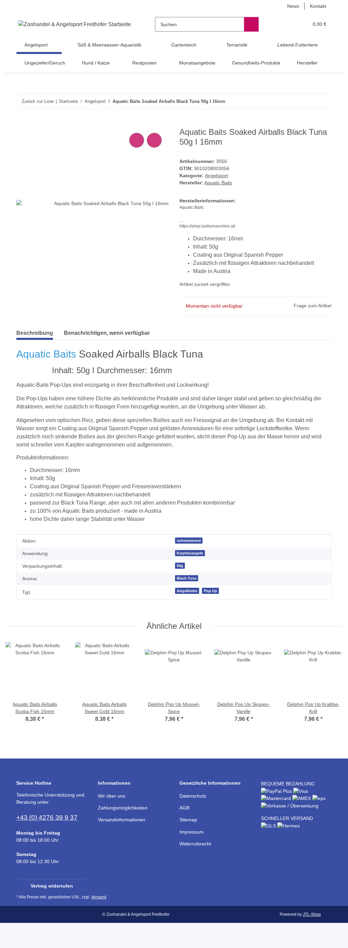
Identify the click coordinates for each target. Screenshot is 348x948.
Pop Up (210, 591)
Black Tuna (186, 578)
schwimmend (189, 541)
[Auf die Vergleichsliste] (136, 140)
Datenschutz (192, 796)
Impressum (191, 832)
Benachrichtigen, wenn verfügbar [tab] (107, 333)
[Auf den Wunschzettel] (154, 140)
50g (180, 566)
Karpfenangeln (190, 553)
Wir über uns (111, 796)
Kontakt (318, 6)
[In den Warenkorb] (21, 123)
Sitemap (188, 819)
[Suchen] (251, 24)
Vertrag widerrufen (52, 886)
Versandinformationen (121, 819)
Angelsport (216, 175)
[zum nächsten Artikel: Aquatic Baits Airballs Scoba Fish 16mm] (324, 101)
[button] (276, 24)
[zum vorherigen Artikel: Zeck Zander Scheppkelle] (309, 101)
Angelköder (187, 591)
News (293, 6)
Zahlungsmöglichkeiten (122, 807)
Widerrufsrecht (195, 843)
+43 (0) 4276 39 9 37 (46, 817)
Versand (98, 897)
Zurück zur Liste (38, 101)
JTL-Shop (312, 914)
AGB (184, 807)
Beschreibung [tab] (34, 333)
